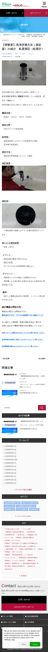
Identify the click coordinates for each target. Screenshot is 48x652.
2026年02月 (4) (10, 466)
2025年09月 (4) (10, 483)
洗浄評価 (17, 56)
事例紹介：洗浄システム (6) (13, 552)
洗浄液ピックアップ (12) (12, 540)
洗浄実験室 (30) (10, 535)
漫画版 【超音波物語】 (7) (27, 549)
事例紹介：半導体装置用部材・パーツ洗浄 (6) (19, 555)
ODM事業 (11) (9, 509)
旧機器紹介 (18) (32, 535)
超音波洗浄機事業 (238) (12, 503)
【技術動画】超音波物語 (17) (26, 506)
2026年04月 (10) (11, 459)
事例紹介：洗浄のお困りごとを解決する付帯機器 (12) (21, 543)
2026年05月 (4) (10, 456)
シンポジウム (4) (10, 557)
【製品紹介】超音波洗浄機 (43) (14, 532)
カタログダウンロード (24, 607)
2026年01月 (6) (10, 470)
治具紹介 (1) (31, 566)
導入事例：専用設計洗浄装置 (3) (15, 566)
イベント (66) (26, 529)
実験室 (20, 96)
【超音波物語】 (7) (11, 549)
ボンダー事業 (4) (22, 509)
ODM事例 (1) (34, 509)
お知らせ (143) (9, 506)
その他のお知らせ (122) (12, 529)
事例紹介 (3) (31, 560)
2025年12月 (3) (10, 473)
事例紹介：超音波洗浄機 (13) (25, 537)
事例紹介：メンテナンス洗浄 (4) (15, 560)
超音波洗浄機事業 (7, 53)
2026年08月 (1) (10, 446)
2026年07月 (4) (10, 449)
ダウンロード (35, 13)
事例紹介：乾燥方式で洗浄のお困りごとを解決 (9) (20, 546)
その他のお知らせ (7, 56)
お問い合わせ (11, 13)
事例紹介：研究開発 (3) (12, 563)
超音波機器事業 (32, 616)
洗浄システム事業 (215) (30, 503)
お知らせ (21, 34)
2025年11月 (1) (10, 476)
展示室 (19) (21, 535)
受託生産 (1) (9, 569)
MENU (44, 4)
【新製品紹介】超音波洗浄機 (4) (28, 557)
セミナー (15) (9, 537)
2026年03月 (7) (10, 463)
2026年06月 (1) (10, 453)
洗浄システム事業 (20, 53)
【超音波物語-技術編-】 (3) (30, 563)
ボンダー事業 (8, 616)
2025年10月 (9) (10, 480)
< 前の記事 (5, 358)
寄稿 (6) (40, 549)
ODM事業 (30, 622)
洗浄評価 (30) (31, 532)
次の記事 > (42, 358)
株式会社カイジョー (10, 34)
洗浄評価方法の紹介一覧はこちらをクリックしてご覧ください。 (23, 339)
